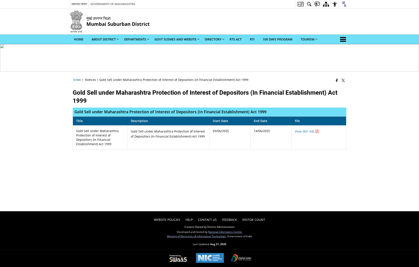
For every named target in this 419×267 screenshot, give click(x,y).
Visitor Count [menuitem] (253, 220)
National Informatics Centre (225, 232)
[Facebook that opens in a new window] (337, 80)
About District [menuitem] (104, 39)
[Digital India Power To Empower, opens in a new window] (241, 258)
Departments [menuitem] (135, 39)
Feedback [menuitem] (229, 220)
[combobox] (344, 4)
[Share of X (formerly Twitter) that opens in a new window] (343, 80)
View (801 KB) (305, 131)
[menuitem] (300, 4)
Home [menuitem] (78, 39)
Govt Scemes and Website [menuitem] (175, 39)
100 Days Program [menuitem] (277, 39)
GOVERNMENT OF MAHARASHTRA (112, 4)
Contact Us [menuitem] (207, 220)
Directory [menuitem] (213, 39)
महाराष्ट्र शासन (79, 4)
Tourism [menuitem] (307, 39)
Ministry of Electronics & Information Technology (196, 236)
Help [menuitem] (189, 220)
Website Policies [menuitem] (167, 220)
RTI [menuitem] (252, 39)
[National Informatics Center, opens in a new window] (210, 258)
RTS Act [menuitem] (236, 39)
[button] (344, 39)
